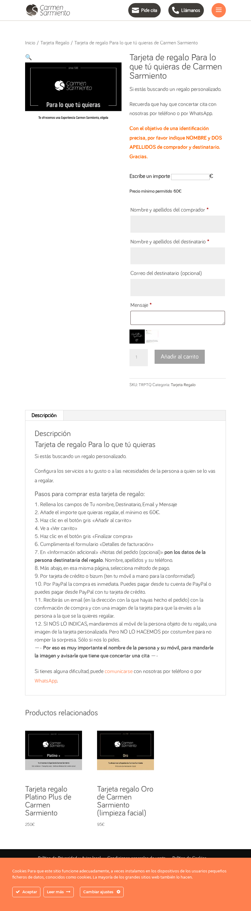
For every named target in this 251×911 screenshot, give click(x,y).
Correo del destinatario (166, 273)
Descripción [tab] (44, 415)
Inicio (30, 43)
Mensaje (141, 305)
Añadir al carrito (180, 357)
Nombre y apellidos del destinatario (169, 242)
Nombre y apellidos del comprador (169, 210)
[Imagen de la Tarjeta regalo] (144, 336)
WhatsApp (46, 681)
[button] (28, 57)
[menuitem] (141, 10)
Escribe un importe (149, 176)
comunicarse (119, 671)
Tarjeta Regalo (54, 43)
